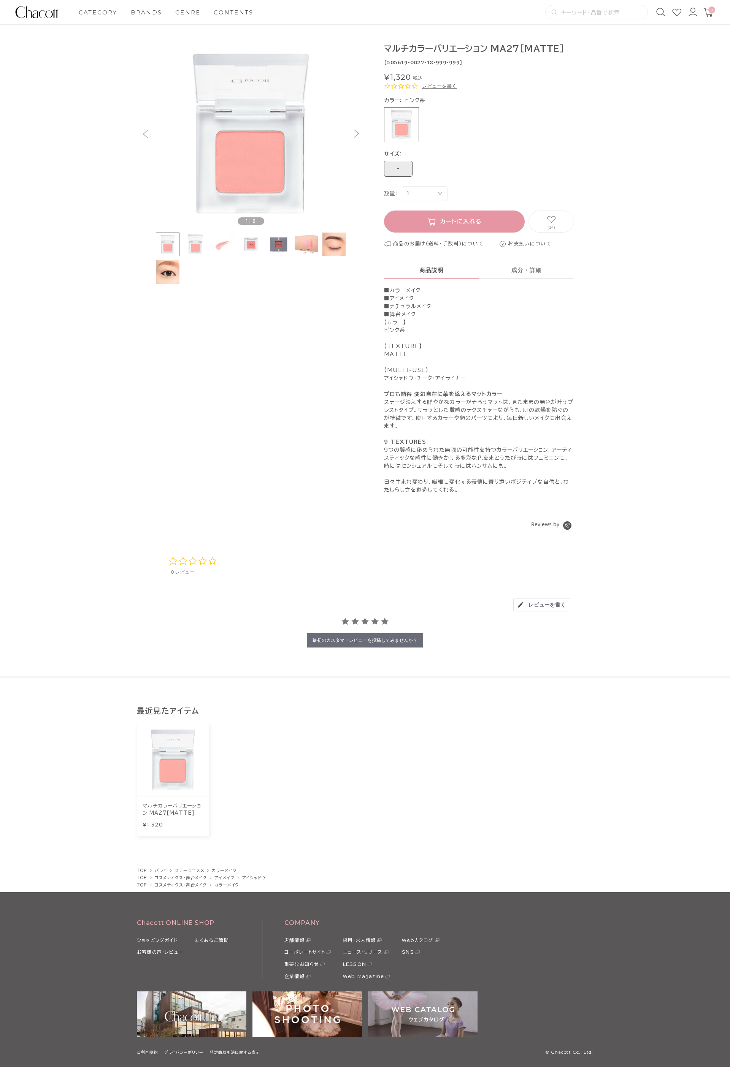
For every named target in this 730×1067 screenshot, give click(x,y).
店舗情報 (294, 940)
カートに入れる (461, 221)
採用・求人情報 (359, 940)
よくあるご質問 (212, 940)
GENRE (187, 12)
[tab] (541, 604)
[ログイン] (693, 12)
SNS (408, 952)
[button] (145, 134)
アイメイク (224, 877)
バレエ (161, 870)
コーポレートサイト (304, 952)
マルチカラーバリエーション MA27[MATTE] (172, 809)
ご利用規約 (147, 1052)
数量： (391, 193)
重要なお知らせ (301, 964)
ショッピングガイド (157, 940)
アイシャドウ (254, 877)
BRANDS (146, 12)
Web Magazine (363, 976)
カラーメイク (224, 870)
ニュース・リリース (362, 952)
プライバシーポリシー (183, 1052)
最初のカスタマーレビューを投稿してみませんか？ (365, 640)
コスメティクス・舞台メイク (181, 877)
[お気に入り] (677, 12)
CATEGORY (98, 12)
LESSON (354, 964)
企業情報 (294, 976)
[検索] (661, 12)
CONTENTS (233, 12)
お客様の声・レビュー (160, 952)
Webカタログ (417, 940)
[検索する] (554, 12)
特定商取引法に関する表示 (235, 1052)
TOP (142, 870)
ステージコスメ (189, 870)
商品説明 (431, 270)
